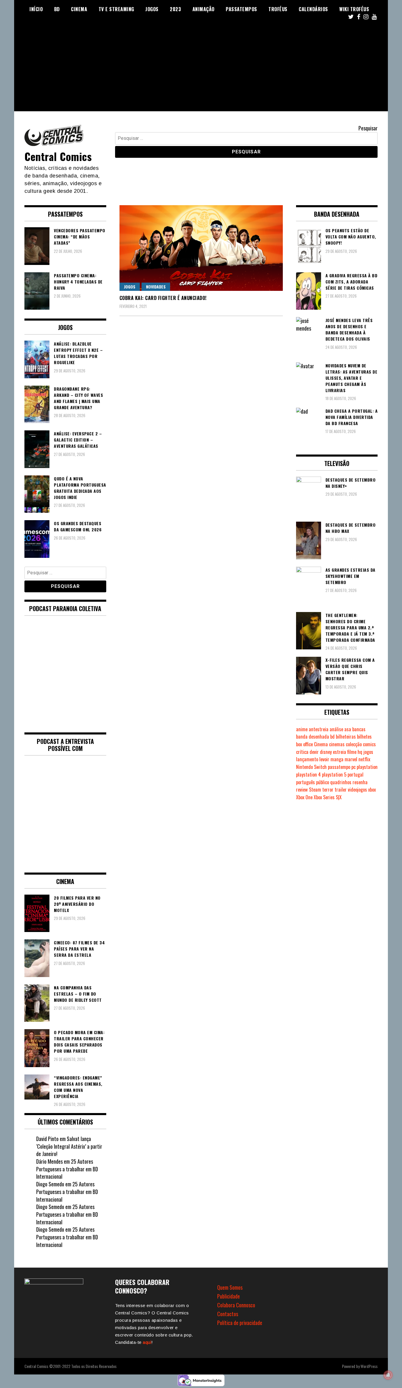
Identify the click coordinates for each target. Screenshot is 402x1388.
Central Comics (58, 156)
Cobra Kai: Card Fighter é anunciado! (163, 297)
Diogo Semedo (50, 1184)
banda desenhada (312, 736)
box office (304, 744)
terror (327, 789)
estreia (339, 751)
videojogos (357, 789)
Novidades (156, 286)
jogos (368, 751)
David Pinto (47, 1138)
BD (57, 9)
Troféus (278, 9)
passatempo (339, 766)
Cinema (79, 9)
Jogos (152, 9)
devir (314, 751)
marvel (351, 759)
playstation (367, 766)
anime (302, 729)
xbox (372, 789)
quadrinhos (340, 782)
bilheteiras (346, 736)
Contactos (227, 1314)
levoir (324, 759)
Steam (315, 789)
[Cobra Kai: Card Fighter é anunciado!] (201, 248)
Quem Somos (229, 1287)
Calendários (313, 9)
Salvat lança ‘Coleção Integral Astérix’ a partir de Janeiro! (69, 1146)
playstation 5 (334, 774)
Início (36, 9)
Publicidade (228, 1296)
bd (332, 736)
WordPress (369, 1366)
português (305, 782)
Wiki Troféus (354, 9)
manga (336, 759)
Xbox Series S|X (328, 797)
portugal (355, 774)
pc (353, 766)
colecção (354, 744)
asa (347, 729)
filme (351, 751)
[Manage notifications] (388, 1375)
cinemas (337, 744)
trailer (341, 789)
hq (360, 751)
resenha (360, 782)
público (322, 782)
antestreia (318, 729)
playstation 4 (308, 774)
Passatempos (241, 9)
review (302, 789)
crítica (302, 751)
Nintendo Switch (311, 766)
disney (326, 751)
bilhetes (364, 736)
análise (336, 729)
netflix (364, 759)
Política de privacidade (239, 1322)
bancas (359, 729)
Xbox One (304, 797)
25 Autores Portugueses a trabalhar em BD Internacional (67, 1169)
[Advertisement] (201, 70)
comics (369, 744)
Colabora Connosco (236, 1305)
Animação (203, 9)
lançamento (307, 759)
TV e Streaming (116, 9)
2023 (175, 9)
